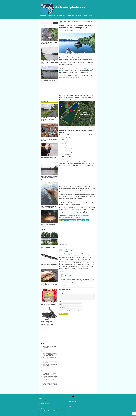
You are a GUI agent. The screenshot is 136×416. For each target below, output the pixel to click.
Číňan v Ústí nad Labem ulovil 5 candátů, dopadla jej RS (49, 206)
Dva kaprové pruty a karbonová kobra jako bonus (49, 265)
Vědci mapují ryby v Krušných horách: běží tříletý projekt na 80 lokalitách (49, 284)
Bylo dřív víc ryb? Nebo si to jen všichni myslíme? (49, 43)
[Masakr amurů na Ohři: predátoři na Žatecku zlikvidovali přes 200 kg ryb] (49, 168)
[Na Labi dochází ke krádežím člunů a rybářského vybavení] (49, 238)
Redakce (40, 398)
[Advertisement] (77, 176)
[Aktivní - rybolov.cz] (63, 14)
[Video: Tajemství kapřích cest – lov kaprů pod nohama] (49, 149)
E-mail (60, 304)
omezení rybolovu (72, 220)
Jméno (60, 301)
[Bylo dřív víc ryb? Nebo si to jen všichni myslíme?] (49, 34)
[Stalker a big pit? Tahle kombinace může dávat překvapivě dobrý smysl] (49, 313)
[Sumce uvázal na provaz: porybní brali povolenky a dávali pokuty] (49, 72)
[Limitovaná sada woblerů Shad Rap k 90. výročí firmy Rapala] (49, 295)
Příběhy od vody (70, 15)
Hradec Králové (64, 220)
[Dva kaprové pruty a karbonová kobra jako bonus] (49, 256)
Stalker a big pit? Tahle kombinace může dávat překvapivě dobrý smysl (47, 323)
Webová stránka (62, 307)
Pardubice (79, 220)
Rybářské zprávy (79, 15)
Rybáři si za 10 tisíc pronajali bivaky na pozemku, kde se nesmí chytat (49, 62)
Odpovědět (62, 271)
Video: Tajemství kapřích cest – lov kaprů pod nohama (49, 158)
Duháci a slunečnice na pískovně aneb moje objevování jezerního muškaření (49, 139)
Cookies (70, 406)
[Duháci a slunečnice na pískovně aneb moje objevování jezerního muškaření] (49, 130)
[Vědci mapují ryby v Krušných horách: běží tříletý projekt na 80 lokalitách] (49, 275)
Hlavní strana (43, 15)
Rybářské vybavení (51, 15)
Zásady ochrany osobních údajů (44, 403)
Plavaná (90, 15)
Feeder (85, 15)
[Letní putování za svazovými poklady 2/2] (49, 216)
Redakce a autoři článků (73, 401)
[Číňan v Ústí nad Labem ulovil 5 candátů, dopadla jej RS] (49, 193)
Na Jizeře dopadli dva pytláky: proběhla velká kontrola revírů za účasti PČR (50, 384)
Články (73, 30)
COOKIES (40, 405)
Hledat (42, 21)
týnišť (87, 220)
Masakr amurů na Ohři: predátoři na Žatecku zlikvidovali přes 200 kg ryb (49, 177)
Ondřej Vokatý (68, 30)
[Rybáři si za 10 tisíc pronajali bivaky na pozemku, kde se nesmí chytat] (49, 53)
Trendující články (45, 26)
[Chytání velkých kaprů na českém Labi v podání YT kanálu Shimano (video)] (49, 110)
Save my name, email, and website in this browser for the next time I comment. (74, 310)
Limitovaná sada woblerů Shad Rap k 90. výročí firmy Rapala (49, 303)
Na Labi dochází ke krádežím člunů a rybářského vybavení (48, 246)
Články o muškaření (61, 15)
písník (83, 220)
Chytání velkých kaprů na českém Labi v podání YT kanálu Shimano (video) (49, 119)
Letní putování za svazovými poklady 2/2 (48, 225)
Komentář (61, 293)
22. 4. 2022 (62, 30)
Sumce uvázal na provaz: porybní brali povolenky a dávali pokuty (49, 81)
